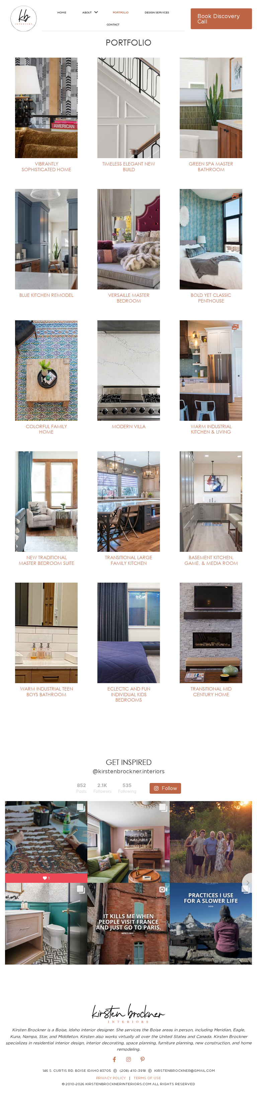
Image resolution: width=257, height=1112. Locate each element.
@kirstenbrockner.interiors (129, 771)
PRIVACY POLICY (111, 1078)
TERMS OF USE (147, 1078)
